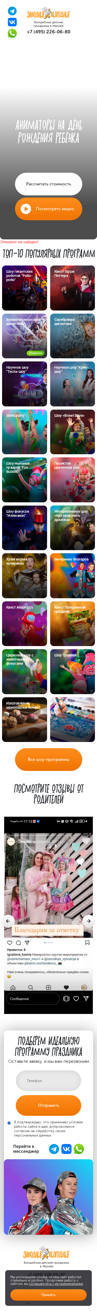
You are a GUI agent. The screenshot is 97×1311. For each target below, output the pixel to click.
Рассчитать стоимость (48, 183)
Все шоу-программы (48, 759)
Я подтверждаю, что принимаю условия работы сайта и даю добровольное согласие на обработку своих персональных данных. (48, 1129)
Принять (48, 1295)
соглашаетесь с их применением (56, 1284)
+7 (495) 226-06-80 (48, 32)
